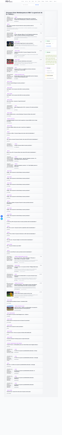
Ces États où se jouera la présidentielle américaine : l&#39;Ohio (24, 385)
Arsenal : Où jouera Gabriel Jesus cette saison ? (23, 61)
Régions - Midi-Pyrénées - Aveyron (20, 74)
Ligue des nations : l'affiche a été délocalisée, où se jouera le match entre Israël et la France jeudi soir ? (25, 308)
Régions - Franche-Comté (11, 118)
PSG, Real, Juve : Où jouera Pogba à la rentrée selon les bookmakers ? (20, 239)
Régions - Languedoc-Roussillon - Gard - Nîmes (21, 256)
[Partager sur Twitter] (2, 219)
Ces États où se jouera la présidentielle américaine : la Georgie (26, 357)
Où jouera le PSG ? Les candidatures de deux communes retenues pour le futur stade (25, 69)
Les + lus (26, 1)
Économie (46, 1)
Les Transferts (17, 64)
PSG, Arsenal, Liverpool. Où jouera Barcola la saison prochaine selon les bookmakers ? (20, 26)
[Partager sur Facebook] (2, 216)
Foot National (17, 271)
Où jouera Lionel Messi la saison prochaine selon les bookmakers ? (19, 251)
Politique (43, 1)
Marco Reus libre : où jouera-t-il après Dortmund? (16, 101)
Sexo (35, 1)
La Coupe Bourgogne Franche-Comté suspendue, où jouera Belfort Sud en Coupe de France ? (22, 121)
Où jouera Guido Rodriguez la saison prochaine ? (16, 82)
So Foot (16, 56)
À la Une (22, 1)
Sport (16, 17)
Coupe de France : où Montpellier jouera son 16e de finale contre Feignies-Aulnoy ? (22, 344)
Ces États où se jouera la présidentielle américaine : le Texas (25, 350)
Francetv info (16, 21)
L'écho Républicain (17, 289)
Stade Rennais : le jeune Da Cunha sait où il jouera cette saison (19, 391)
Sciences (39, 1)
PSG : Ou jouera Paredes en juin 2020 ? (14, 245)
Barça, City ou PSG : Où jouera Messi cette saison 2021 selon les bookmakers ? (21, 152)
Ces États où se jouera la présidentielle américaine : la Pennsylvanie (24, 371)
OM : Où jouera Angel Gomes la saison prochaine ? (23, 43)
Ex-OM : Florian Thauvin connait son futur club (23, 293)
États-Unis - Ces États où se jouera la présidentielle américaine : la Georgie (21, 364)
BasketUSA (9, 316)
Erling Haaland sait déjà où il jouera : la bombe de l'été (17, 301)
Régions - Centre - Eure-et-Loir (19, 283)
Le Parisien (9, 180)
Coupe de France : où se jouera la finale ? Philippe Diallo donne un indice (26, 267)
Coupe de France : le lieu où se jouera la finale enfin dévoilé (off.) (19, 332)
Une (16, 67)
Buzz (29, 1)
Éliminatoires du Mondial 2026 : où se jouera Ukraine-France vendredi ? (25, 276)
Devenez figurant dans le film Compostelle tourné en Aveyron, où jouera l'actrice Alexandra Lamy (26, 76)
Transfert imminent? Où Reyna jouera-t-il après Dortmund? (18, 338)
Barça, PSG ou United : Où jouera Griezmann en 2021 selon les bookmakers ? (21, 233)
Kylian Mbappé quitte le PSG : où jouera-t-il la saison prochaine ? (26, 108)
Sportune (9, 30)
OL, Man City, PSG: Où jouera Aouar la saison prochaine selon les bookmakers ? (22, 221)
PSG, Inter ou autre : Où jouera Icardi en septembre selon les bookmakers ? (21, 227)
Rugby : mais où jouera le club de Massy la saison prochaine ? (18, 172)
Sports (55, 1)
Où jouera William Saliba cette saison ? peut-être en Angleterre (19, 127)
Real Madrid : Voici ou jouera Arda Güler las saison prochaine (18, 95)
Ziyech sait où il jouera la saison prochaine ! (15, 326)
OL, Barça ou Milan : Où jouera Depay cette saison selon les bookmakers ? (21, 133)
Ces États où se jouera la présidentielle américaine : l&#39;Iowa (24, 378)
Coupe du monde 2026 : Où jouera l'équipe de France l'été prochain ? (25, 53)
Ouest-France (16, 352)
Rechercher (37, 4)
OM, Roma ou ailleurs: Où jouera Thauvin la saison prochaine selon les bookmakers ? (20, 203)
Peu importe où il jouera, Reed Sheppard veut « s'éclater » (18, 314)
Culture (33, 1)
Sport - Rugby (10, 214)
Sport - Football (18, 50)
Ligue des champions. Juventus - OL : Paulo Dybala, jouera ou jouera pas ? (25, 166)
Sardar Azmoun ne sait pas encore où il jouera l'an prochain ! (18, 320)
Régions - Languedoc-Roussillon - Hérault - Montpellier (15, 343)
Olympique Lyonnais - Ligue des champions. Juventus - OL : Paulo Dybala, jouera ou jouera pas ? (25, 159)
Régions (51, 1)
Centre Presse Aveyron (18, 310)
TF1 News (16, 71)
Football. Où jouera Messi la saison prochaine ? (23, 145)
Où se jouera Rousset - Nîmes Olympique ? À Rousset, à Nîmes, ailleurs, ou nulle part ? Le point (24, 258)
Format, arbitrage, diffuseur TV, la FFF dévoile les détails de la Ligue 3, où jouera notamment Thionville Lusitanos (26, 35)
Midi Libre (16, 262)
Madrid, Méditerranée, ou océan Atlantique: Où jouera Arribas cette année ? (21, 114)
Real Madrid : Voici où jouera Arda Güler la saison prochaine (18, 89)
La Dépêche (16, 78)
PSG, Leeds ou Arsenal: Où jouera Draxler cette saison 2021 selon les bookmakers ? (22, 139)
